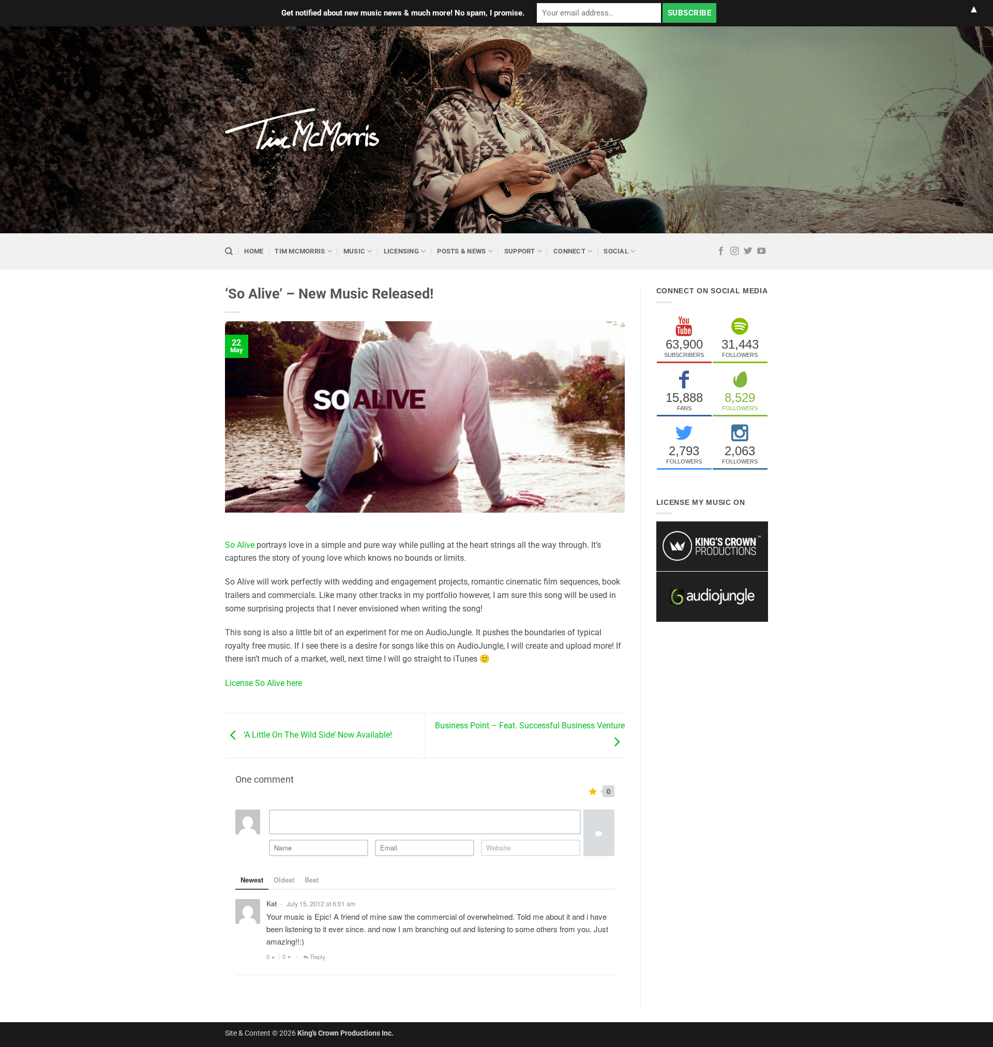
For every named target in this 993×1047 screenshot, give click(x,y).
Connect (569, 251)
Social (616, 251)
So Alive (239, 545)
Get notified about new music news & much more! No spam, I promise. (402, 13)
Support (519, 251)
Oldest (284, 880)
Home (253, 251)
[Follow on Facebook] (721, 251)
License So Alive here (263, 683)
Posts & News (461, 251)
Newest (251, 880)
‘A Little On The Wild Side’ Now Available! (317, 735)
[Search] (229, 251)
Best (312, 880)
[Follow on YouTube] (761, 251)
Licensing (401, 251)
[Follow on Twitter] (748, 251)
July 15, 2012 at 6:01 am (321, 903)
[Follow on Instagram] (734, 251)
